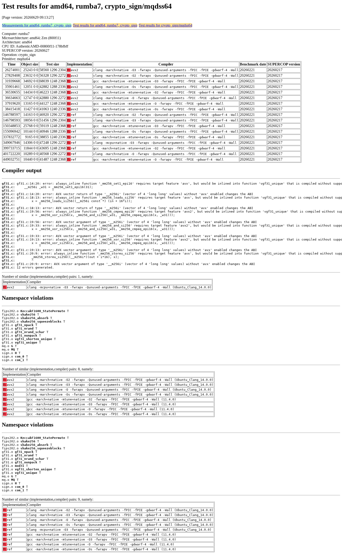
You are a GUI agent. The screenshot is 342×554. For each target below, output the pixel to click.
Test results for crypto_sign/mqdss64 (165, 25)
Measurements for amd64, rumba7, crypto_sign (36, 25)
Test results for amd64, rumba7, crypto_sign (105, 25)
